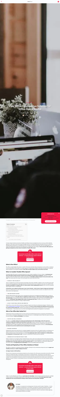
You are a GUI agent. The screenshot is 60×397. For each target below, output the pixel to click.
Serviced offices (30, 102)
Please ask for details (50, 201)
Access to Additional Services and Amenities (16, 230)
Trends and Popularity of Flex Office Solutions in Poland (15, 237)
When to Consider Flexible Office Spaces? (14, 226)
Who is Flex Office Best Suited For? (13, 231)
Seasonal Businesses (12, 233)
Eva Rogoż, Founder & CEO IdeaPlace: (15, 239)
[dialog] (1, 395)
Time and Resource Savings (13, 229)
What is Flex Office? (10, 225)
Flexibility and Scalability (13, 228)
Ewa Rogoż (26, 115)
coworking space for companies (14, 306)
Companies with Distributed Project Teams (15, 234)
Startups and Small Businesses (14, 232)
